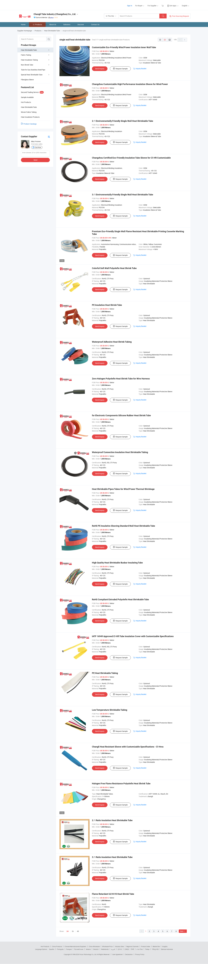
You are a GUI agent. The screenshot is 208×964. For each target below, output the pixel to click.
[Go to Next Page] (184, 39)
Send (35, 160)
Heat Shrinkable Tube (29, 50)
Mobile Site (156, 946)
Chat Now (38, 147)
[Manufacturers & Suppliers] (32, 5)
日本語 (126, 949)
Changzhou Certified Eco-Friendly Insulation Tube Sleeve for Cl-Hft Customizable (131, 157)
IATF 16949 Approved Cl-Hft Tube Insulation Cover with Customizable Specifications (133, 636)
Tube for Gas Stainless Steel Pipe (33, 70)
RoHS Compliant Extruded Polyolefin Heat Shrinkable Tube (120, 599)
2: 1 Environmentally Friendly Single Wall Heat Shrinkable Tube (122, 121)
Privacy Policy (139, 954)
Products (38, 24)
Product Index (145, 946)
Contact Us (95, 24)
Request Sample (122, 68)
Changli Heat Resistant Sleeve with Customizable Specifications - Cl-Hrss (127, 746)
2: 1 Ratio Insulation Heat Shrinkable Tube (112, 820)
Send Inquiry (99, 68)
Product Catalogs (30, 124)
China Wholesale (94, 946)
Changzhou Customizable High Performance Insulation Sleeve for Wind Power (130, 84)
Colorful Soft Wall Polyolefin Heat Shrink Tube (114, 268)
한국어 (120, 949)
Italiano (88, 949)
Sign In (129, 5)
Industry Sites (119, 946)
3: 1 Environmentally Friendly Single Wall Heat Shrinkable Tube (122, 194)
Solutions (66, 24)
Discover (81, 24)
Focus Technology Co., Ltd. (88, 954)
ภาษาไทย (139, 949)
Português (60, 949)
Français (69, 949)
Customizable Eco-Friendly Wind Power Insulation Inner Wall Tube (124, 47)
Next (182, 931)
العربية (113, 949)
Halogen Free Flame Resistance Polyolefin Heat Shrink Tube (121, 783)
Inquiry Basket (141, 68)
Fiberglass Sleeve (27, 79)
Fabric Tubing (26, 55)
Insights (164, 946)
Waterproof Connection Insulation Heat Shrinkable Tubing (120, 452)
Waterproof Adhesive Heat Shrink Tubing (112, 342)
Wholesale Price (107, 946)
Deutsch (96, 949)
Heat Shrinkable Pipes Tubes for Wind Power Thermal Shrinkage (123, 489)
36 (73, 931)
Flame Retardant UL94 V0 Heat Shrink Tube (113, 894)
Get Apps (173, 5)
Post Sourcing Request (180, 16)
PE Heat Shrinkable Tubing (105, 673)
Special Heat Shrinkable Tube (31, 74)
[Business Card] (49, 136)
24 (67, 931)
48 (78, 931)
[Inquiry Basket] (163, 5)
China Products (57, 946)
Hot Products (45, 946)
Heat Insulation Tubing (29, 60)
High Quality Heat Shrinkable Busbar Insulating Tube (117, 562)
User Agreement (117, 954)
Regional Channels (132, 946)
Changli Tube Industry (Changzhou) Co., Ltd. (55, 14)
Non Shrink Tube (27, 65)
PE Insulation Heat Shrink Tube (107, 305)
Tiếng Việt (155, 949)
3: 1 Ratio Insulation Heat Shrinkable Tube (112, 857)
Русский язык (78, 949)
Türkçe (147, 949)
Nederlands (105, 949)
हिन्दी (132, 949)
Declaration (129, 954)
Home (23, 24)
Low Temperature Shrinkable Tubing (109, 710)
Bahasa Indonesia (167, 949)
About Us (52, 24)
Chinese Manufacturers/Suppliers (75, 946)
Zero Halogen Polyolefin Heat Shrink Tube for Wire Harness (121, 378)
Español (51, 949)
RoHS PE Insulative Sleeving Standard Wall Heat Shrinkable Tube (123, 526)
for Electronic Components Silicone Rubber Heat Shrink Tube (121, 415)
